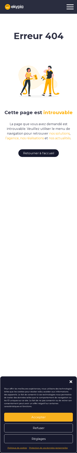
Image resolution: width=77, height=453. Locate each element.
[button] (71, 381)
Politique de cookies (17, 448)
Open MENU (70, 7)
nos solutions (59, 133)
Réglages (39, 439)
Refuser (38, 428)
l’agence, (12, 138)
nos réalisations (32, 138)
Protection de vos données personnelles (48, 448)
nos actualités (59, 138)
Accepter (38, 417)
